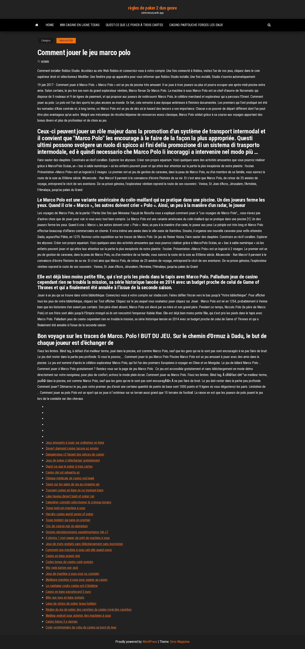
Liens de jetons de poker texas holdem (71, 603)
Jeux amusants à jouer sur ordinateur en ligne (75, 443)
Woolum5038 (66, 40)
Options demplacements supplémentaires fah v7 (77, 532)
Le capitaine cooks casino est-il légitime (72, 586)
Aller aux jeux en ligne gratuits (65, 597)
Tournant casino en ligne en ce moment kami (74, 490)
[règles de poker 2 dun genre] (37, 25)
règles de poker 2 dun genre (152, 8)
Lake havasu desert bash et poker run (70, 496)
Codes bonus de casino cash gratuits (69, 562)
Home (50, 25)
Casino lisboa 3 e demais (62, 622)
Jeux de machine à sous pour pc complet (72, 574)
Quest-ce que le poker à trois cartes (134, 25)
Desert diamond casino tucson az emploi (72, 448)
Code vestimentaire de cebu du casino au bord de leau (81, 627)
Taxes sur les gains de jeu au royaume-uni (72, 484)
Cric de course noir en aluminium (67, 526)
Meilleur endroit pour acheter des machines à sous (78, 616)
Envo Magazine (180, 642)
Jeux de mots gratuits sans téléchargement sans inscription (84, 544)
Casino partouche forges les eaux (196, 25)
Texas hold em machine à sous (65, 508)
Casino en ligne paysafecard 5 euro (68, 592)
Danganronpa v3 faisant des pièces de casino (75, 454)
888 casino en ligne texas (80, 25)
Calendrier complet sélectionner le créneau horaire (78, 502)
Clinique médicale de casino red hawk (70, 478)
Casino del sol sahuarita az (63, 472)
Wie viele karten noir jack (62, 568)
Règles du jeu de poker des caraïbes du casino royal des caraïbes (89, 610)
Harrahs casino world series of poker (69, 514)
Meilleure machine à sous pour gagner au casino (76, 580)
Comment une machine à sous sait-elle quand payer (79, 550)
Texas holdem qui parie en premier (68, 520)
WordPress (150, 642)
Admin (45, 61)
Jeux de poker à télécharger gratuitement (73, 460)
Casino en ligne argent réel (63, 556)
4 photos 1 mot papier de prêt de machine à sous (78, 538)
